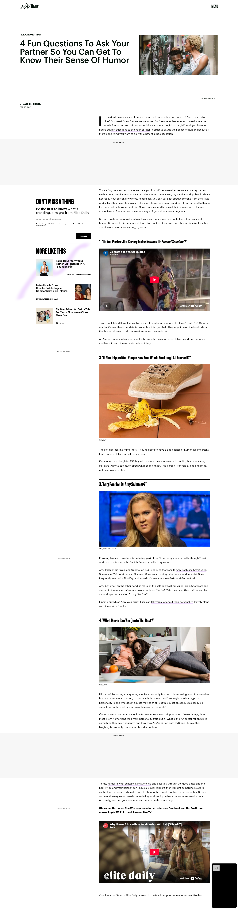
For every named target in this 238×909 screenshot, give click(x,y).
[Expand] (215, 866)
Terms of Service (78, 224)
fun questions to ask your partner (130, 129)
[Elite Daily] (29, 6)
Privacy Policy (41, 225)
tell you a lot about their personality (172, 601)
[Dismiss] (233, 866)
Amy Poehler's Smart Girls (191, 569)
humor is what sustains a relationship (129, 783)
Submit (83, 236)
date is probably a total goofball (148, 327)
